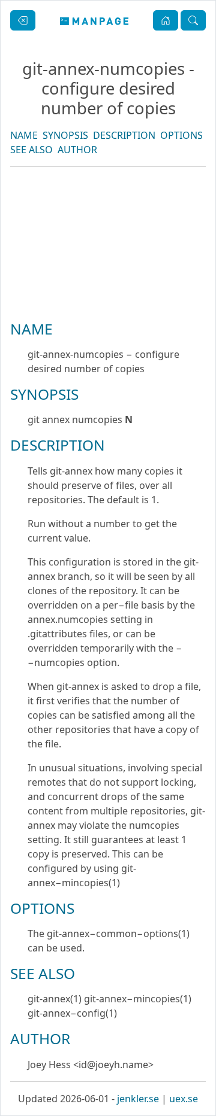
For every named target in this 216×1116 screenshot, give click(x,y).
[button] (165, 20)
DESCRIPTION (124, 135)
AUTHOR (77, 149)
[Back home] (94, 20)
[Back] (22, 20)
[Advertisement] (108, 284)
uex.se (183, 1098)
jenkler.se (138, 1098)
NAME (24, 135)
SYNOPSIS (65, 135)
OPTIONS (181, 135)
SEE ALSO (31, 149)
